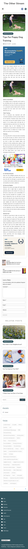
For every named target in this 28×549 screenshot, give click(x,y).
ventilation (5, 483)
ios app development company (15, 451)
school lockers (6, 472)
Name (4, 300)
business (5, 427)
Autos (4, 501)
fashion (18, 438)
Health (4, 513)
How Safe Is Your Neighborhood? (12, 344)
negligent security (7, 462)
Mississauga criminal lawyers (9, 456)
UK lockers (5, 478)
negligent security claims (18, 462)
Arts (4, 498)
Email (4, 305)
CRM (19, 430)
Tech (4, 524)
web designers (13, 483)
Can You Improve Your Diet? (11, 369)
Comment (5, 286)
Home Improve (6, 516)
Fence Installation (7, 443)
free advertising (17, 446)
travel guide (19, 475)
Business (5, 504)
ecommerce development (9, 438)
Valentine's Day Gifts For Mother (17, 478)
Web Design (5, 530)
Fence (4, 440)
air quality (14, 424)
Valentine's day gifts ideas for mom (11, 480)
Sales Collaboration (17, 470)
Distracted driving (7, 432)
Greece (17, 448)
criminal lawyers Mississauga (9, 430)
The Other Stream (14, 3)
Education (5, 507)
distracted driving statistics (9, 435)
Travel (4, 527)
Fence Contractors (12, 440)
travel (13, 475)
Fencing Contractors (17, 443)
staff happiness (6, 475)
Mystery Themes (21, 546)
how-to (22, 448)
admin (14, 43)
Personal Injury (6, 464)
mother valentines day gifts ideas (10, 459)
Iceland (5, 451)
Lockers (5, 454)
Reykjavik (19, 467)
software (14, 472)
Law (4, 519)
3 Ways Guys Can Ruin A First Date (13, 393)
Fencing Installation (7, 446)
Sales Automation (7, 470)
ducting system (20, 435)
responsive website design (9, 467)
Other (4, 522)
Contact (6, 412)
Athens (20, 424)
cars (10, 427)
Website (4, 310)
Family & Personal (8, 33)
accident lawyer (6, 424)
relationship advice (16, 464)
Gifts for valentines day (8, 448)
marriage (11, 454)
